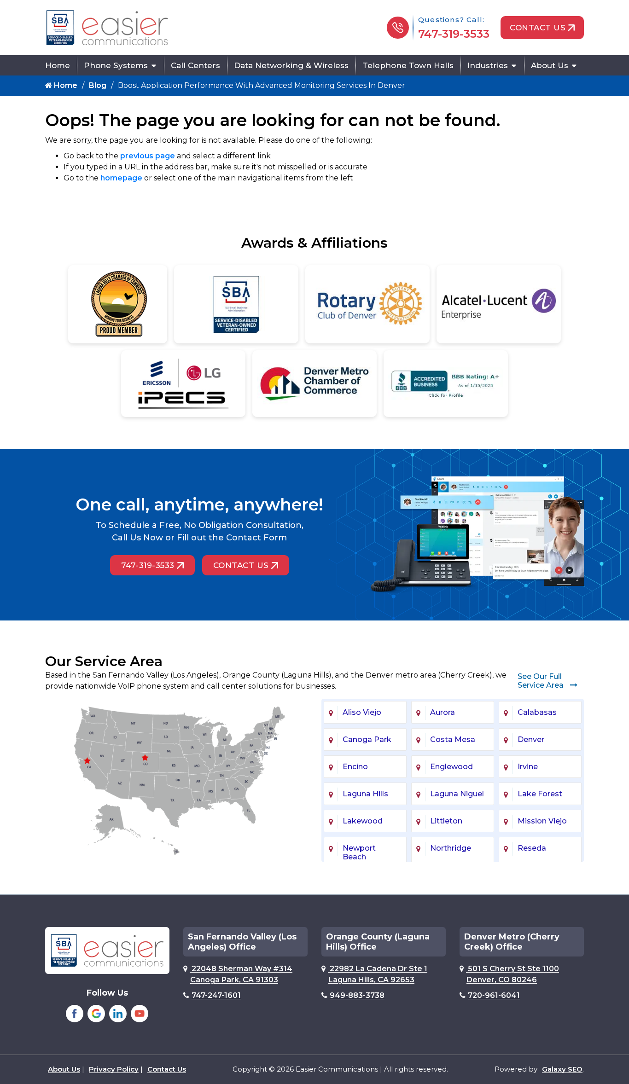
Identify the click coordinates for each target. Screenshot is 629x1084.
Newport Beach (359, 852)
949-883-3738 (357, 995)
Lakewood (363, 821)
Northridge (450, 848)
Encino (355, 766)
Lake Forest (540, 793)
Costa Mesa (452, 739)
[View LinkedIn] (118, 1013)
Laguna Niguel (457, 793)
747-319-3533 (453, 34)
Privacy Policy (114, 1069)
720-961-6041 (494, 995)
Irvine (528, 766)
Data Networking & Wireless (291, 65)
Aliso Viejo (362, 712)
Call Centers (195, 65)
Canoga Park (367, 739)
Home (57, 65)
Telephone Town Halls (408, 65)
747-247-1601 (216, 995)
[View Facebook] (74, 1013)
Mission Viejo (542, 821)
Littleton (446, 821)
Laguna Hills (365, 793)
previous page (147, 155)
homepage (121, 178)
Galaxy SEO (562, 1069)
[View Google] (96, 1013)
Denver (531, 739)
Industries (487, 65)
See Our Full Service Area (541, 681)
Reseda (532, 848)
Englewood (451, 766)
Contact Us (537, 27)
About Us (549, 65)
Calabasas (537, 712)
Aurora (442, 712)
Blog (97, 85)
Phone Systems (116, 65)
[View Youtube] (139, 1013)
